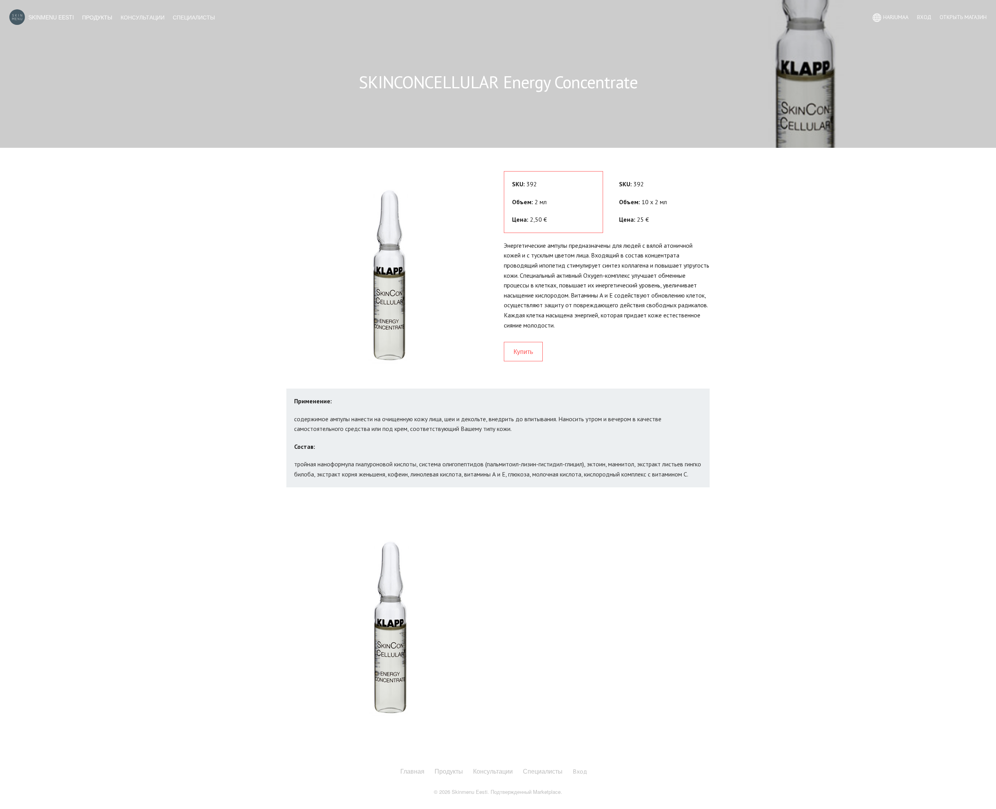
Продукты (97, 17)
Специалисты (194, 17)
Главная (412, 771)
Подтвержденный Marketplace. (526, 791)
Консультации (143, 17)
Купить (523, 351)
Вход (580, 771)
